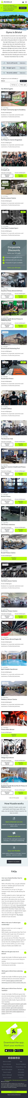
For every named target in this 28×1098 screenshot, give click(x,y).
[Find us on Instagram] (14, 1058)
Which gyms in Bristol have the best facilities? (12, 989)
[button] (14, 105)
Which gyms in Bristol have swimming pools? (12, 972)
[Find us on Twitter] (12, 1058)
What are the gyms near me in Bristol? (10, 952)
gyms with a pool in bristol (12, 1003)
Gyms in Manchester (7, 1066)
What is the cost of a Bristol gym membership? (11, 923)
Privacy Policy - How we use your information (21, 1069)
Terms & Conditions (21, 1064)
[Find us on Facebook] (9, 1058)
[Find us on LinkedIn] (16, 1058)
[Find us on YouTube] (19, 1058)
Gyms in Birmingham (7, 1069)
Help (21, 1061)
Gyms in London (7, 1061)
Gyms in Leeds (7, 1072)
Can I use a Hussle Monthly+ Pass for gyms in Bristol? (12, 879)
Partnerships (21, 1074)
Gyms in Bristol (7, 1064)
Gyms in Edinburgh (7, 1074)
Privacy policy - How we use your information (16, 1080)
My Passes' (20, 914)
